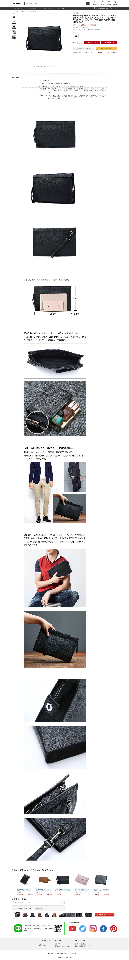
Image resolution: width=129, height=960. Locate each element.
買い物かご (95, 3)
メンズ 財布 (61, 8)
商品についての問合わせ (97, 52)
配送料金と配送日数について (82, 945)
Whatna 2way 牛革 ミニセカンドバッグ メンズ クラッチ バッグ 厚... (44, 891)
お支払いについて (79, 943)
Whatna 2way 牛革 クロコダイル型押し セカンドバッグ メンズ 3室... (25, 891)
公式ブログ (69, 957)
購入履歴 (115, 3)
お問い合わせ (42, 945)
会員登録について (59, 943)
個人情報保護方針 (62, 953)
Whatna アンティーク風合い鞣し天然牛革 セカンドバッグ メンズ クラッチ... (101, 891)
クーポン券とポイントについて (63, 946)
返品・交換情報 (112, 52)
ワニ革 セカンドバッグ (19, 8)
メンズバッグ (15, 11)
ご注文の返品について (84, 27)
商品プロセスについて (60, 945)
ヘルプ (41, 943)
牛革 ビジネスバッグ (49, 8)
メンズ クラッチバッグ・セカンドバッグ (30, 11)
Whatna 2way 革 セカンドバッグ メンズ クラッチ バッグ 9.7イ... (63, 891)
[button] (14, 13)
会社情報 (74, 953)
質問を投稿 (39, 908)
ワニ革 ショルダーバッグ (35, 8)
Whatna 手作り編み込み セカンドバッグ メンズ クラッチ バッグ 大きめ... (81, 891)
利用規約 (50, 953)
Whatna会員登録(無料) (102, 8)
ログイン (113, 8)
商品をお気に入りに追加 (80, 52)
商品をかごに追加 (92, 42)
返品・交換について (80, 946)
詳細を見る (97, 29)
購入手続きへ (109, 42)
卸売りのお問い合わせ (107, 48)
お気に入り (102, 3)
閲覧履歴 (109, 3)
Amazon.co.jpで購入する (83, 48)
